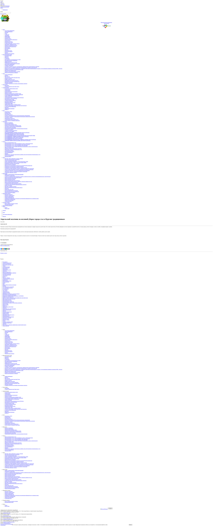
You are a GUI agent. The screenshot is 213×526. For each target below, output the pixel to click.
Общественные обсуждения (8, 306)
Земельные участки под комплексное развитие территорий (16, 171)
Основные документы (9, 129)
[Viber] (9, 249)
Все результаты (3, 13)
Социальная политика (7, 273)
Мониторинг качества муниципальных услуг (13, 149)
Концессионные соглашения (10, 164)
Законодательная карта (9, 200)
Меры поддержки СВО (9, 147)
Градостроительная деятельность (11, 39)
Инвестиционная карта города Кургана (12, 180)
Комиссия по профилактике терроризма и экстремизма (13, 295)
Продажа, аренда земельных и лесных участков (14, 158)
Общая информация (8, 31)
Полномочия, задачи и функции (11, 98)
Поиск (4, 206)
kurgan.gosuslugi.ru (6, 523)
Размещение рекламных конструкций (12, 163)
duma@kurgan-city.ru (7, 516)
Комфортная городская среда (8, 296)
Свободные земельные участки (11, 172)
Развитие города (8, 38)
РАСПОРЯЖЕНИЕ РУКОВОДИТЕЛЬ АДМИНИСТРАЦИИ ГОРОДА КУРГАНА (20, 139)
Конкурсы (7, 57)
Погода (4, 276)
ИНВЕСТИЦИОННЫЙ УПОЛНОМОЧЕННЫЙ (14, 174)
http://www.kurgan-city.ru (4, 245)
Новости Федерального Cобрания (11, 72)
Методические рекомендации (10, 70)
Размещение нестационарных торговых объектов (14, 166)
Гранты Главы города (7, 271)
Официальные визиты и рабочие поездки (13, 104)
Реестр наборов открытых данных (11, 203)
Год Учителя (5, 289)
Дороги (4, 265)
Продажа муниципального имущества (12, 159)
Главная (4, 210)
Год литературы (6, 288)
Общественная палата (7, 269)
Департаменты (7, 90)
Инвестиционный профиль (10, 192)
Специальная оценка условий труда (11, 119)
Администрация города (7, 262)
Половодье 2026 (6, 312)
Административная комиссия (8, 278)
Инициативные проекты (9, 53)
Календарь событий (8, 51)
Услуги (4, 141)
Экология (4, 323)
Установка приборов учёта (8, 321)
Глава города (5, 84)
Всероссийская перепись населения (9, 284)
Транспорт (5, 270)
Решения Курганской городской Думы (12, 81)
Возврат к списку (3, 253)
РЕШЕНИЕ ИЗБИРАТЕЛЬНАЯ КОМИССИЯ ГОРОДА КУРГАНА (17, 140)
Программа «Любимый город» (11, 44)
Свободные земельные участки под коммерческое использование (17, 170)
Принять (130, 524)
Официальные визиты (7, 309)
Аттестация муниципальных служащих (12, 63)
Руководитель (7, 112)
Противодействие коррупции (10, 46)
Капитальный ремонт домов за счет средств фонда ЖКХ (15, 162)
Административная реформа (10, 100)
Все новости (5, 261)
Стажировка (7, 58)
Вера (3, 283)
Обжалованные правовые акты (11, 124)
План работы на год (8, 114)
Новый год (5, 305)
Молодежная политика (7, 299)
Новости (6, 75)
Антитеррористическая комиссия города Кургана (14, 97)
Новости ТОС (5, 303)
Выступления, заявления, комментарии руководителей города (14, 324)
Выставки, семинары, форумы (10, 186)
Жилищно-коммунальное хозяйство (9, 272)
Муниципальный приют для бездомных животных (12, 302)
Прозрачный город (8, 50)
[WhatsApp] (7, 249)
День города (5, 290)
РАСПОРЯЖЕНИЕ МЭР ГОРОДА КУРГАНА (13, 138)
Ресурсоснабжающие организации (11, 190)
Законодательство (8, 61)
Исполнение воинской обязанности (9, 294)
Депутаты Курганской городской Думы (12, 77)
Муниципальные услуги (7, 300)
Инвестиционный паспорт (10, 179)
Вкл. (6, 5)
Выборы (4, 285)
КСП (4, 110)
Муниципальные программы (10, 127)
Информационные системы (10, 102)
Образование (5, 268)
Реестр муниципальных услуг (10, 142)
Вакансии (7, 56)
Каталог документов (9, 122)
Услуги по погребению (9, 155)
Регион (4, 320)
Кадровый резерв (8, 55)
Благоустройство (6, 281)
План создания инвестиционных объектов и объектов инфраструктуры (18, 181)
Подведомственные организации (11, 91)
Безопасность (5, 279)
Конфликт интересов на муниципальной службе (14, 69)
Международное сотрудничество (9, 298)
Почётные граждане (8, 41)
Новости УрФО (6, 304)
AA (1, 3)
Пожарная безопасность (7, 311)
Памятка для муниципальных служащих (12, 71)
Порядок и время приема (9, 195)
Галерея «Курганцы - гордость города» (12, 43)
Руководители (7, 89)
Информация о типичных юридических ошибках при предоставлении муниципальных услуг (22, 154)
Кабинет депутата (8, 78)
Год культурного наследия (8, 287)
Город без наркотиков (7, 274)
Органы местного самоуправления (9, 308)
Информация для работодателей (11, 62)
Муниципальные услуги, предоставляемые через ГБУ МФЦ (16, 145)
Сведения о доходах (8, 117)
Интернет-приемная (8, 82)
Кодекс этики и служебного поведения (12, 120)
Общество (4, 307)
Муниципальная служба (7, 54)
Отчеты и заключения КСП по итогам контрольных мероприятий (17, 115)
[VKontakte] (1, 249)
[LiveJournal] (6, 249)
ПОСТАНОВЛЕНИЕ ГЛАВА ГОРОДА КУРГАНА (14, 134)
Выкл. (8, 5)
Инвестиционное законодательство (11, 182)
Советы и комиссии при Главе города (12, 86)
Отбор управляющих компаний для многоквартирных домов (16, 161)
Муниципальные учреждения (8, 301)
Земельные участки (6, 292)
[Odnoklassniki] (2, 249)
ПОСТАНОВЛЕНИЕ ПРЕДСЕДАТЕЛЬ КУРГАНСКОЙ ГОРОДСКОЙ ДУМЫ (20, 135)
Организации (7, 37)
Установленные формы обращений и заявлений (14, 94)
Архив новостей (6, 325)
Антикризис (5, 275)
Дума (4, 73)
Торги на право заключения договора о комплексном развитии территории (19, 169)
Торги (4, 157)
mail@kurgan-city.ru (6, 513)
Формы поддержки (8, 185)
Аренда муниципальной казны (11, 160)
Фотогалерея (7, 47)
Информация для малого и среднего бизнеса (11, 293)
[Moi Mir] (4, 249)
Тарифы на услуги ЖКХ (9, 131)
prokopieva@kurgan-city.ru (8, 519)
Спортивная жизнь (6, 266)
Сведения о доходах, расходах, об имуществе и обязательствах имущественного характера (22, 66)
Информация (5, 9)
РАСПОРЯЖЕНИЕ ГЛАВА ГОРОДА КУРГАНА (14, 137)
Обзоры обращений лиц (9, 197)
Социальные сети (8, 201)
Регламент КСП (8, 113)
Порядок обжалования (9, 123)
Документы (5, 121)
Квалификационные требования (11, 60)
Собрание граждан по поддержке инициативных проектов (16, 83)
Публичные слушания (7, 317)
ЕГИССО (6, 109)
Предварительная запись (9, 151)
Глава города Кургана (7, 263)
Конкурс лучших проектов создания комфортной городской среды (15, 297)
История (6, 32)
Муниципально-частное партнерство (12, 191)
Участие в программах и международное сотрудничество (16, 105)
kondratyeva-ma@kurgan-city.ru (8, 522)
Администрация (6, 87)
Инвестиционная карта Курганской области (13, 177)
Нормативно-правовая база (10, 199)
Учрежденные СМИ (8, 103)
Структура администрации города (11, 88)
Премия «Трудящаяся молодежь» (11, 45)
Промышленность (6, 315)
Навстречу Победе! (6, 277)
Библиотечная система (7, 280)
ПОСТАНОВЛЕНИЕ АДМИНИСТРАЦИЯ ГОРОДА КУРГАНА (17, 132)
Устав (6, 33)
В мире (4, 282)
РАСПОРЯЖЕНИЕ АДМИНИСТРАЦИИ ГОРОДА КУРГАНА (17, 136)
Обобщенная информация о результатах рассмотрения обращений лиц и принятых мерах (22, 198)
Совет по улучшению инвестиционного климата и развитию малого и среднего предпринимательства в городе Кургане (28, 176)
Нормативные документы (10, 118)
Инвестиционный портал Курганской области (13, 187)
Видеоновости (7, 48)
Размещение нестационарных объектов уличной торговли (16, 167)
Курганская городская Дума (8, 264)
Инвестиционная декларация (10, 178)
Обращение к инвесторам (10, 175)
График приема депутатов (10, 79)
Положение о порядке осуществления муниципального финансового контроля (20, 116)
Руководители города (9, 42)
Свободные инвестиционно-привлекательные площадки (15, 184)
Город (4, 29)
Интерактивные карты (9, 204)
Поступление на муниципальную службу (13, 59)
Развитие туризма (6, 319)
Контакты (7, 107)
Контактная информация (9, 64)
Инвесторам (5, 173)
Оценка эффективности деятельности (12, 95)
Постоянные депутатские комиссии (11, 80)
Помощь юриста (6, 313)
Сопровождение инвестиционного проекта (13, 183)
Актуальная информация (9, 30)
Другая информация (9, 152)
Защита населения (8, 96)
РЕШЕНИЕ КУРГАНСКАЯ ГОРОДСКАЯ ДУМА (14, 133)
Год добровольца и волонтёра (8, 286)
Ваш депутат (7, 76)
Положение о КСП (8, 111)
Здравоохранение (6, 291)
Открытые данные (6, 202)
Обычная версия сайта (4, 6)
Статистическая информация (10, 106)
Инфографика (7, 36)
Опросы (6, 52)
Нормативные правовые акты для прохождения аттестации (16, 128)
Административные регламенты (11, 130)
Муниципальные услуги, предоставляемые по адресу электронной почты (19, 143)
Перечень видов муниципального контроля (13, 148)
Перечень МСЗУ (8, 156)
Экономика (7, 35)
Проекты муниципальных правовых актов (13, 93)
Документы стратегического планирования (13, 126)
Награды (6, 49)
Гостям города (7, 40)
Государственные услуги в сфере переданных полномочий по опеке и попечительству (21, 146)
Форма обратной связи (9, 189)
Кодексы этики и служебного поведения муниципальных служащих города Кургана (21, 67)
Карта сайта (7, 208)
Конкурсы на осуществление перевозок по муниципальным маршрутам (18, 165)
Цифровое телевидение (7, 322)
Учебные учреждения (9, 65)
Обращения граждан (6, 193)
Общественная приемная (9, 108)
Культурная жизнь (6, 267)
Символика (7, 34)
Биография (7, 85)
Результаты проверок (9, 101)
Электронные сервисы (9, 150)
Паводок (4, 310)
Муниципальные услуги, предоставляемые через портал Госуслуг (17, 144)
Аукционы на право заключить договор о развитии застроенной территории (19, 168)
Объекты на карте (8, 92)
